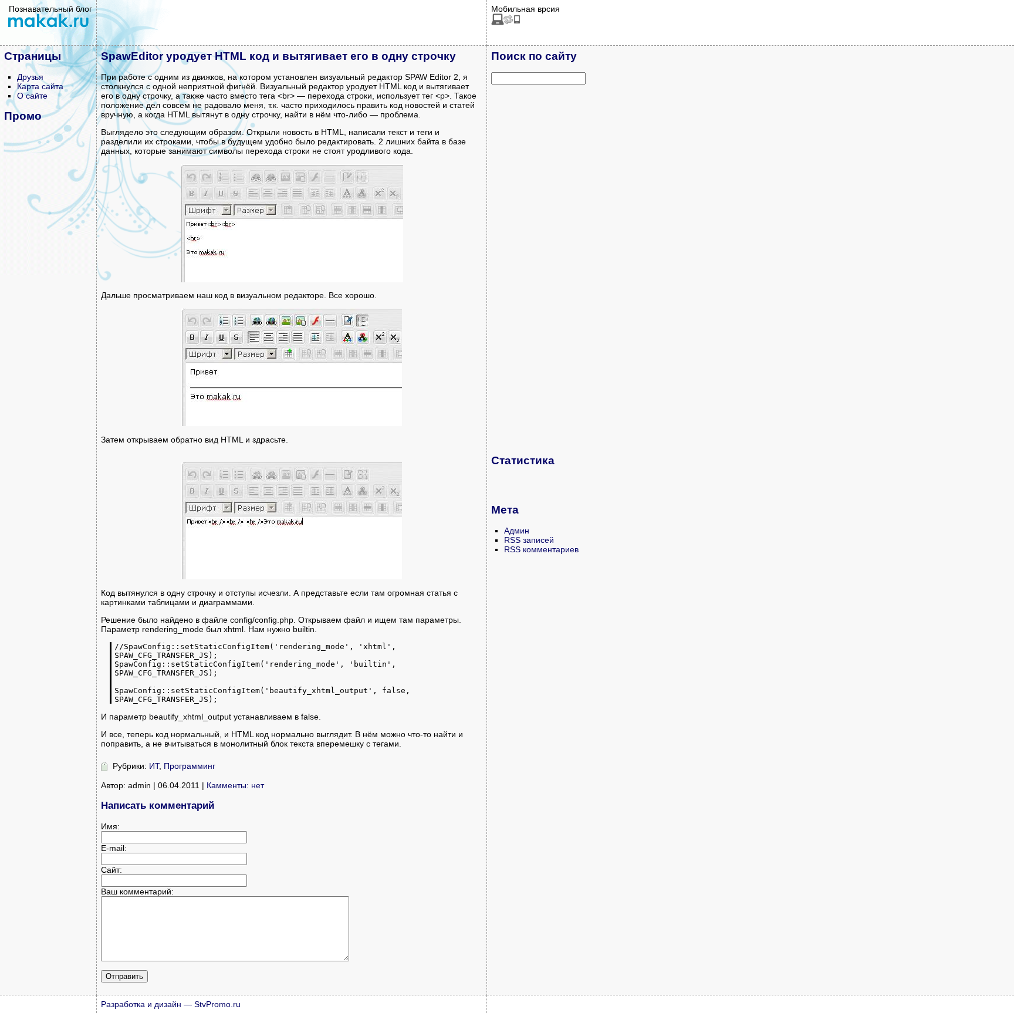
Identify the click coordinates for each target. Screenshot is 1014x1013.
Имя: (110, 826)
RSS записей (529, 540)
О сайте (32, 95)
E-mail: (114, 848)
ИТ (154, 766)
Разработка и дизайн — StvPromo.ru (171, 1004)
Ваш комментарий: (137, 891)
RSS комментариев (541, 549)
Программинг (189, 766)
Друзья (30, 77)
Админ (516, 530)
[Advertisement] (538, 269)
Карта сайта (40, 86)
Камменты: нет (235, 785)
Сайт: (111, 869)
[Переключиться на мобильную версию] (505, 22)
